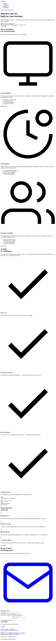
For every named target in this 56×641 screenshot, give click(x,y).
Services (5, 3)
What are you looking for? (7, 615)
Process (5, 6)
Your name (3, 612)
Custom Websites (9, 633)
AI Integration (16, 633)
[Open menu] (5, 1)
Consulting (22, 633)
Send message (4, 621)
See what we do (11, 23)
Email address (4, 613)
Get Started (6, 7)
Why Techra (6, 5)
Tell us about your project (6, 620)
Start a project (4, 23)
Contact (17, 634)
